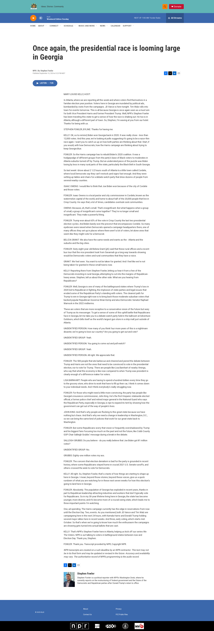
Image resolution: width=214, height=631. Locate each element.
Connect (54, 26)
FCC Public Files (122, 614)
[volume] (41, 18)
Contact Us (87, 614)
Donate (177, 6)
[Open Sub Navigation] (46, 26)
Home (33, 26)
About (41, 26)
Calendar (115, 26)
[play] (33, 18)
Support (127, 26)
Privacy (118, 609)
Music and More (87, 26)
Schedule (68, 26)
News (102, 26)
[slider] (44, 18)
